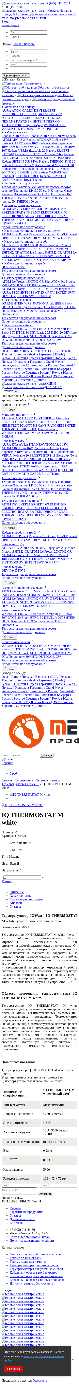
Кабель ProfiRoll (13, 168)
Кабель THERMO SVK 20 (57, 161)
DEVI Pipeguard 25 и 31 (55, 245)
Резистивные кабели (18, 299)
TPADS (20, 212)
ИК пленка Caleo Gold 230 (32, 194)
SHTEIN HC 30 (40, 336)
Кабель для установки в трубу (25, 263)
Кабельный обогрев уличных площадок (37, 1279)
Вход (5, 21)
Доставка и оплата (22, 1219)
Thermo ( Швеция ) (15, 354)
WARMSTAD (11, 128)
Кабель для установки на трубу (25, 241)
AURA (6, 110)
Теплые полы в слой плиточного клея (36, 1254)
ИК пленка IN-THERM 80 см (42, 198)
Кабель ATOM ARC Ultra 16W (47, 139)
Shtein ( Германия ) (41, 354)
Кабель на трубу (13, 544)
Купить (7, 881)
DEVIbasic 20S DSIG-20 (46, 332)
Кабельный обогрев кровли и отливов (36, 1276)
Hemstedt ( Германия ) (30, 361)
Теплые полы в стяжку (25, 1258)
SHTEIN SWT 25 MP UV (52, 256)
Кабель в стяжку (15, 132)
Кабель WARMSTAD (53, 172)
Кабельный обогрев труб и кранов (33, 1272)
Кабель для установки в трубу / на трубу (32, 230)
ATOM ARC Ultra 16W (17, 448)
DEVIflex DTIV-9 (14, 267)
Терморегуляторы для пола (22, 205)
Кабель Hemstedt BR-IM (18, 165)
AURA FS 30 (29, 245)
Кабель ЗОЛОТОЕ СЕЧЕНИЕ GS (36, 170)
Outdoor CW (10, 314)
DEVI (38, 110)
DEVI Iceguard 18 (62, 289)
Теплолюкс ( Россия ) (44, 365)
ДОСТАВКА (53, 387)
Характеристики (21, 895)
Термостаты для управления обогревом (29, 270)
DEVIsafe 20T (53, 307)
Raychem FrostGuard (42, 234)
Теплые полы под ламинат (28, 1261)
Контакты (16, 1222)
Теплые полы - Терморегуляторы (38, 780)
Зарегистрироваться (15, 75)
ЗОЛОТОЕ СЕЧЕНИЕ (17, 117)
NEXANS (8, 121)
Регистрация (10, 25)
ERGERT (49, 110)
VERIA (25, 208)
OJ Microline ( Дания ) (31, 380)
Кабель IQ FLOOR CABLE (20, 176)
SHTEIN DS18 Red (15, 462)
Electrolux (62, 418)
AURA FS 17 (10, 245)
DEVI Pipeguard (49, 548)
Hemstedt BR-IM (66, 462)
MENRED (66, 219)
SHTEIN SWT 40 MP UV (54, 259)
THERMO (53, 121)
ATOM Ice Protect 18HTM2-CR (23, 249)
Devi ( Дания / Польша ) (18, 350)
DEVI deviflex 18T (36, 452)
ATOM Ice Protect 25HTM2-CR (51, 551)
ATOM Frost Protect (15, 234)
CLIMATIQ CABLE (27, 473)
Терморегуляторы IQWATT (20, 784)
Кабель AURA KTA (15, 136)
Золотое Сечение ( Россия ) (32, 372)
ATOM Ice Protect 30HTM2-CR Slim (51, 285)
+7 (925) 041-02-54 (57, 3)
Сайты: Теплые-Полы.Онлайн (30, 1237)
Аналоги (16, 903)
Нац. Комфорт (33, 125)
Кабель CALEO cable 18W (20, 143)
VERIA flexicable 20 (15, 455)
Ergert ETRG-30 (32, 307)
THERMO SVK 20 (41, 462)
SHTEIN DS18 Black (56, 459)
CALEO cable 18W (46, 448)
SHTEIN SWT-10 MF (27, 238)
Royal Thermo (51, 473)
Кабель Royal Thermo (28, 179)
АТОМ (16, 110)
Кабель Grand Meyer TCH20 (54, 165)
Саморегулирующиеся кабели (24, 278)
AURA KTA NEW (31, 444)
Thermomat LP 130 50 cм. (30, 190)
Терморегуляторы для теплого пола (34, 1265)
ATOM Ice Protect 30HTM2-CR (41, 252)
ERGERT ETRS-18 (43, 455)
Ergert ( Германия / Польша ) (48, 358)
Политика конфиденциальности (32, 1240)
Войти (7, 44)
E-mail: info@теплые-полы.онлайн (39, 16)
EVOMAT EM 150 (33, 128)
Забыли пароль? (24, 44)
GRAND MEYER (50, 114)
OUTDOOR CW (49, 340)
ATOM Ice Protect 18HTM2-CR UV (25, 289)
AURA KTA (10, 444)
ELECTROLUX (12, 114)
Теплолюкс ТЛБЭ (55, 466)
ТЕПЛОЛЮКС (12, 125)
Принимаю (13, 1368)
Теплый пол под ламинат (21, 183)
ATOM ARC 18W (56, 444)
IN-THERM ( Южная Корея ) (32, 376)
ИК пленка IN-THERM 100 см (35, 199)
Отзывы (15, 906)
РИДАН (52, 128)
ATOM (6, 208)
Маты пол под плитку (19, 107)
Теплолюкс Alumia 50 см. (19, 187)
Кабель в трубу (12, 567)
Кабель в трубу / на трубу (19, 532)
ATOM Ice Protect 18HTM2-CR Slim (26, 281)
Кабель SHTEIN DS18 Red (20, 161)
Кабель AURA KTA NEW (47, 136)
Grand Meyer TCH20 (16, 466)
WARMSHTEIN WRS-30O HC (23, 329)
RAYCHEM (24, 121)
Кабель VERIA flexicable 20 (26, 150)
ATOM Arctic (45, 303)
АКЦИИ (50, 383)
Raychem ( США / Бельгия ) (54, 350)
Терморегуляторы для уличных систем (36, 1269)
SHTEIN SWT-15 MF (57, 238)
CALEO (27, 110)
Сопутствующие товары (26, 899)
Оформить (40, 1380)
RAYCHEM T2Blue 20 (25, 459)
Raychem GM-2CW (24, 310)
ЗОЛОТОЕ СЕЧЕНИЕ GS (20, 470)
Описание (17, 892)
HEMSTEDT (42, 117)
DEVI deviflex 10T (62, 452)
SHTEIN (39, 121)
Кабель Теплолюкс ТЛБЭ (42, 168)
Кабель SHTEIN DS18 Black (52, 158)
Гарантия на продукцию (26, 1212)
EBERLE (30, 114)
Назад (11, 409)
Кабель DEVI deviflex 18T (26, 147)
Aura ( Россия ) (24, 369)
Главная (7, 780)
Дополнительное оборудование (23, 227)
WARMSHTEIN (55, 125)
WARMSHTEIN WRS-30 (19, 303)
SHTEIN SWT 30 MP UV (19, 259)
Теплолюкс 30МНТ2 (52, 310)
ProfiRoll (36, 466)
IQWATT (58, 117)
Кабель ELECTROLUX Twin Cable (39, 154)
